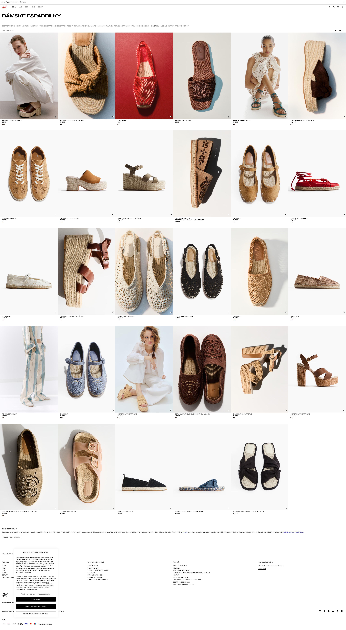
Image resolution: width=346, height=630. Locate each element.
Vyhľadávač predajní (181, 570)
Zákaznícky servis (180, 565)
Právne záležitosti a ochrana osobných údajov (191, 572)
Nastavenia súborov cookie (183, 584)
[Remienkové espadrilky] (259, 76)
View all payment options (45, 624)
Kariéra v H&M (93, 565)
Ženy (14, 7)
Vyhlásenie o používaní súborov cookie (188, 579)
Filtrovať (338, 30)
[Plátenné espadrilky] (144, 467)
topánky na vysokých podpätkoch (293, 532)
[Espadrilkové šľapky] (202, 76)
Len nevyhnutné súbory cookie (35, 606)
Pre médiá (91, 572)
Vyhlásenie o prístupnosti (98, 579)
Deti (26, 7)
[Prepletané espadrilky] (144, 271)
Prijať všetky (36, 599)
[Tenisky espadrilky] (29, 173)
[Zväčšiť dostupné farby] (3, 124)
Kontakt (176, 575)
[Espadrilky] (144, 76)
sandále (185, 532)
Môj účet (176, 568)
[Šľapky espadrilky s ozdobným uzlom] (202, 467)
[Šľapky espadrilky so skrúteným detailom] (259, 467)
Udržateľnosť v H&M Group (98, 570)
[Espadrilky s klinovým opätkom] (86, 76)
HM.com (5, 554)
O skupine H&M (93, 568)
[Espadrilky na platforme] (29, 76)
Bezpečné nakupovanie (181, 577)
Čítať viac (262, 569)
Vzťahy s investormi (95, 575)
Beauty (40, 7)
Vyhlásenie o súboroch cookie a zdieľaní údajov (35, 594)
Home (33, 7)
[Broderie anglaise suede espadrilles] (202, 173)
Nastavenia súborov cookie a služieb (35, 614)
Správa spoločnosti (95, 577)
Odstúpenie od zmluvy (181, 582)
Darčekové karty (8, 577)
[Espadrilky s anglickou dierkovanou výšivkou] (202, 369)
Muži (20, 7)
